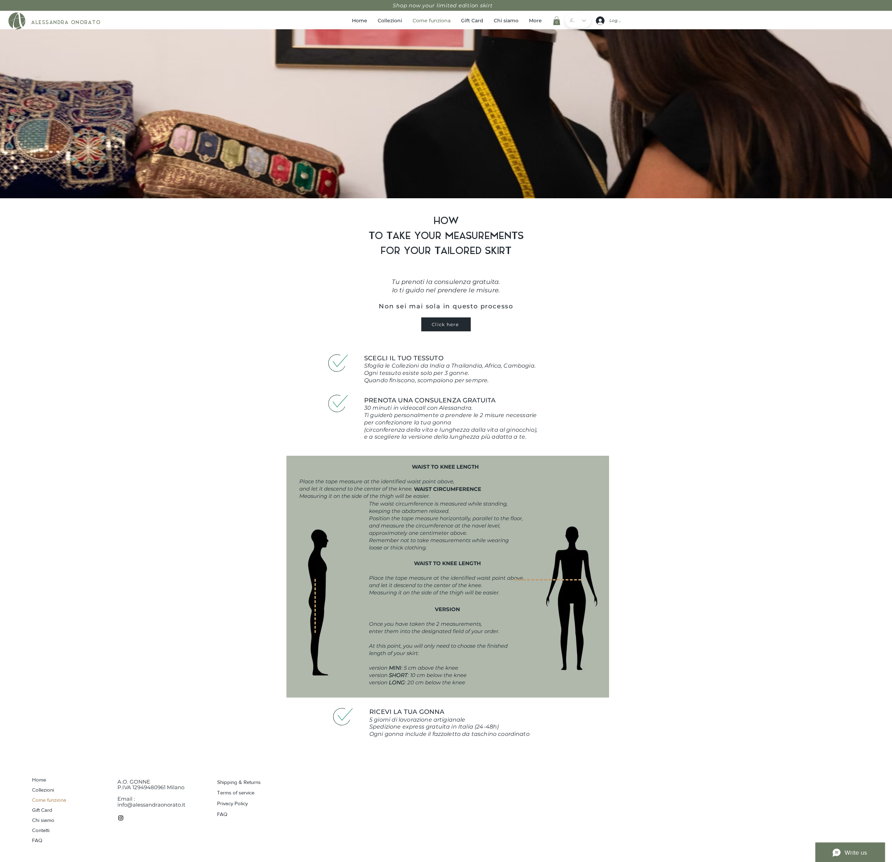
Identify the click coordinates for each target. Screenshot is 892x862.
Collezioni (43, 790)
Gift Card (42, 810)
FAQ (37, 840)
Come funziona (49, 800)
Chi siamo (43, 820)
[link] (556, 20)
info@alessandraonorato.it (151, 804)
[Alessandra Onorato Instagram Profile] (120, 818)
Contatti (40, 830)
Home (39, 780)
